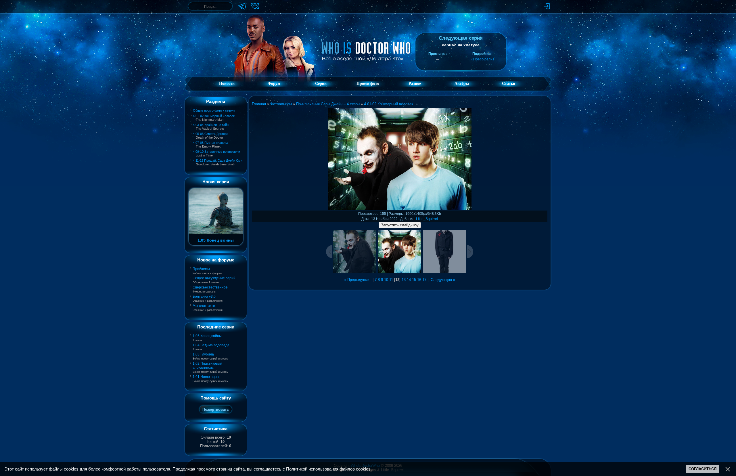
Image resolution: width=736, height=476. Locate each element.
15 (414, 280)
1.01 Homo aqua (206, 377)
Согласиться (702, 469)
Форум (274, 83)
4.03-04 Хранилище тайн (211, 125)
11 (391, 280)
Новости (227, 83)
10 (386, 280)
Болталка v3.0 (204, 297)
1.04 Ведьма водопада (211, 345)
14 (409, 280)
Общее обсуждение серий (214, 278)
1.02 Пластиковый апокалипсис (207, 366)
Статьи (508, 83)
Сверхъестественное (210, 287)
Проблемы (201, 269)
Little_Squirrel (427, 219)
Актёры (462, 83)
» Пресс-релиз (482, 59)
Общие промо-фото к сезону (214, 110)
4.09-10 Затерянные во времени (216, 151)
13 (404, 280)
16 (419, 280)
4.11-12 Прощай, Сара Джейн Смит (218, 160)
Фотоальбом (281, 104)
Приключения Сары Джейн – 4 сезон (328, 104)
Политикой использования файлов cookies (328, 469)
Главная (259, 104)
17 (424, 280)
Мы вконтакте (204, 306)
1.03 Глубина (203, 354)
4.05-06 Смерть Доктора (210, 133)
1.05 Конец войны (207, 336)
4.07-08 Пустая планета (210, 142)
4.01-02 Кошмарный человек (214, 116)
